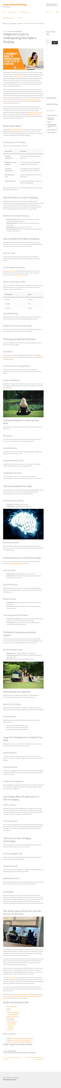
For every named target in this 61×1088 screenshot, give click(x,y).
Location (9, 1008)
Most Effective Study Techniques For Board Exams (34, 1058)
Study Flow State (12, 23)
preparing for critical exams (35, 112)
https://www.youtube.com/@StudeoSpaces (22, 1042)
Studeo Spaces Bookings (15, 4)
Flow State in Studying (18, 76)
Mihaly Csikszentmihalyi (16, 129)
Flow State (8, 1052)
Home (4, 12)
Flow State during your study (17, 563)
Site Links (19, 18)
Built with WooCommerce (9, 1079)
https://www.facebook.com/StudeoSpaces (22, 1038)
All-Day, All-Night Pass (13, 1012)
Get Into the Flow (18, 1052)
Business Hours (10, 1018)
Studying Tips (32, 1052)
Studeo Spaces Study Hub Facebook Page (13, 996)
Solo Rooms (11, 1025)
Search (47, 40)
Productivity (26, 1052)
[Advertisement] (52, 70)
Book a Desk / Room (12, 1006)
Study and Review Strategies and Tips (52, 125)
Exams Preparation (52, 115)
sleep (15, 331)
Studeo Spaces (12, 12)
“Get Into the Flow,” (14, 977)
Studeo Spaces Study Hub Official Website (24, 994)
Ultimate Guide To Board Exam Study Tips (11, 1058)
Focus (12, 1052)
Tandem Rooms (12, 1023)
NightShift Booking (8, 18)
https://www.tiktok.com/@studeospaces (21, 1040)
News (49, 122)
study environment (10, 271)
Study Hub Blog (51, 132)
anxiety (26, 464)
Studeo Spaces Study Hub (19, 275)
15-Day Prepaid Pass (13, 1014)
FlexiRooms (11, 1027)
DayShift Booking (25, 12)
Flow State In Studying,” (35, 114)
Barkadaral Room (12, 1022)
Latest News (10, 1029)
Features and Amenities (13, 1016)
